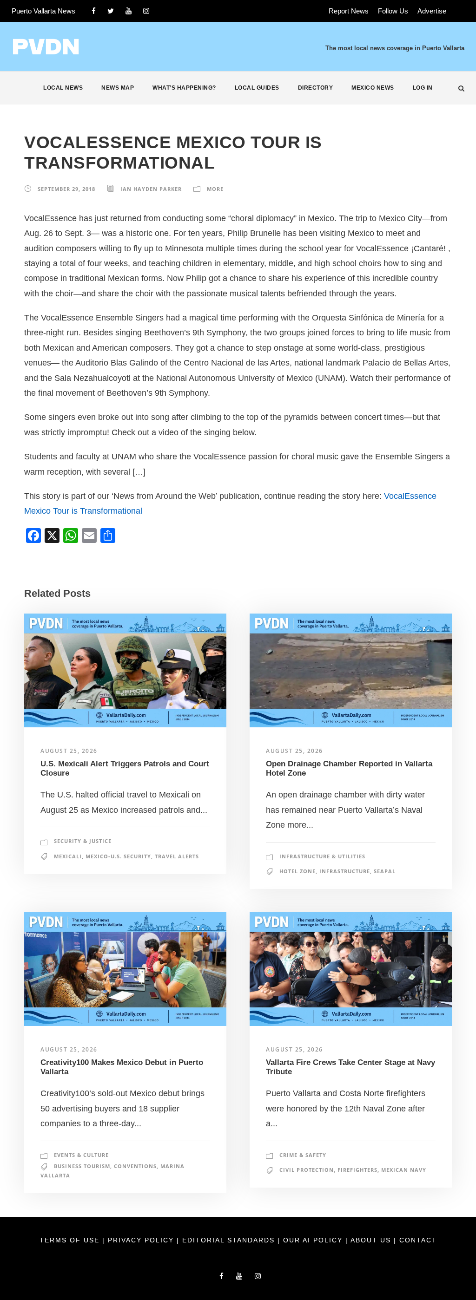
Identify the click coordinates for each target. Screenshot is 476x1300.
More (215, 188)
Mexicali (68, 856)
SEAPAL (385, 871)
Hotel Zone (297, 871)
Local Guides (257, 88)
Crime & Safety (302, 1154)
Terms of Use (71, 1240)
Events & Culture (81, 1154)
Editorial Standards (230, 1240)
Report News (349, 11)
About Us (372, 1240)
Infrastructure (344, 871)
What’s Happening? (184, 88)
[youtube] (129, 11)
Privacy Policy (142, 1240)
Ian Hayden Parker (151, 188)
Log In (423, 88)
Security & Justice (83, 840)
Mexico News (372, 88)
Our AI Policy (313, 1240)
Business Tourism (82, 1166)
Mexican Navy (403, 1169)
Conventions (135, 1166)
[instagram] (146, 11)
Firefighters (357, 1169)
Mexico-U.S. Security (118, 856)
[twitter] (110, 11)
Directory (315, 88)
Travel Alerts (177, 856)
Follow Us (393, 11)
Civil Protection (306, 1169)
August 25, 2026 (69, 751)
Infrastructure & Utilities (322, 856)
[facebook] (94, 11)
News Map (117, 88)
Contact (418, 1240)
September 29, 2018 (66, 188)
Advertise (431, 11)
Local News (63, 88)
